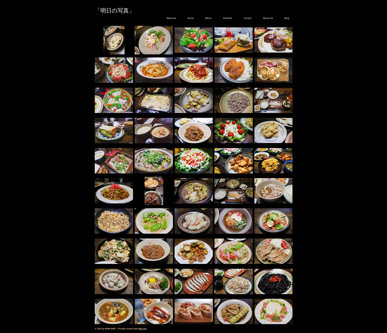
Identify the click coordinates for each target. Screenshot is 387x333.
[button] (225, 18)
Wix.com (143, 328)
